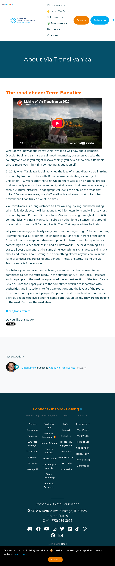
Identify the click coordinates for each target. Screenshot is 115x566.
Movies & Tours (49, 443)
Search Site (66, 463)
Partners (52, 29)
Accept (55, 559)
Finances (32, 457)
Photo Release (83, 459)
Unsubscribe (66, 469)
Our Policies (83, 465)
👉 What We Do (57, 11)
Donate (81, 20)
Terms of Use (82, 441)
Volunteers (54, 17)
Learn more (20, 554)
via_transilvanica (19, 311)
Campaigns (32, 430)
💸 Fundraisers (56, 23)
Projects (33, 424)
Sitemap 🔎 (32, 469)
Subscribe (100, 20)
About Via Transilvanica (62, 367)
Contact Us (65, 436)
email (64, 543)
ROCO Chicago (49, 458)
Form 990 (32, 463)
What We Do (83, 436)
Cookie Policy (82, 447)
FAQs (65, 424)
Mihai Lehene (29, 367)
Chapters (53, 35)
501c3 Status (32, 451)
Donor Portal (66, 451)
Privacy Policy (82, 453)
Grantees (32, 436)
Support (66, 430)
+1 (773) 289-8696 (57, 520)
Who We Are (55, 5)
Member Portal (65, 457)
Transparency (83, 424)
